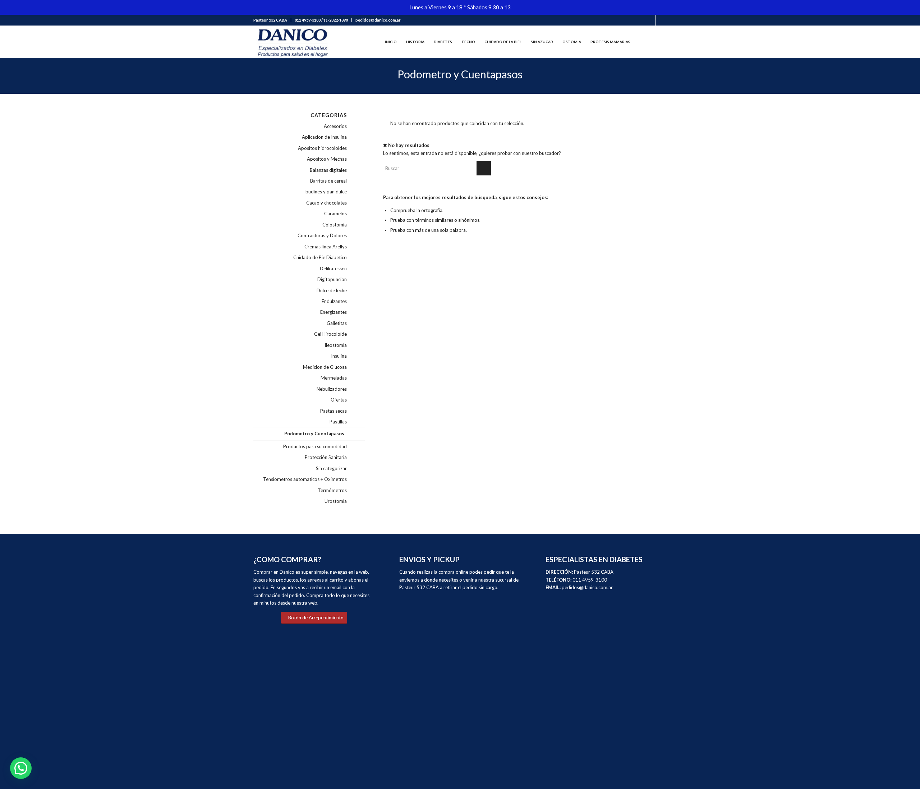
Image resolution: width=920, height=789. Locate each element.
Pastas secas (333, 411)
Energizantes (333, 312)
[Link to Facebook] (650, 20)
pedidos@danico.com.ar (378, 20)
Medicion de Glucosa (325, 367)
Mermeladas (334, 378)
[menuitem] (272, 20)
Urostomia (336, 501)
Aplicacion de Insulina (324, 137)
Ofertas (339, 400)
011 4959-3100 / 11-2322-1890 (321, 20)
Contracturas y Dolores (322, 235)
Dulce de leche (332, 290)
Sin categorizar (331, 468)
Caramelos (335, 213)
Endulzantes (334, 301)
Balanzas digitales (328, 170)
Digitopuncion (332, 279)
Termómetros (332, 490)
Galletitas (337, 323)
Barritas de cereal (328, 181)
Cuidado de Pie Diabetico (320, 257)
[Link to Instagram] (661, 20)
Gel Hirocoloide (330, 334)
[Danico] (292, 42)
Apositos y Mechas (327, 159)
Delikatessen (333, 268)
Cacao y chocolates (326, 203)
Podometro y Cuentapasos (314, 433)
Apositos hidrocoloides (322, 148)
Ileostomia (336, 345)
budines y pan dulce (326, 191)
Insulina (339, 356)
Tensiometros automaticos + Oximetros (305, 479)
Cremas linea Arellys (325, 246)
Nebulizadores (332, 389)
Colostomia (334, 225)
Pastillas (338, 422)
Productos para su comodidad (315, 446)
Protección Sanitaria (326, 457)
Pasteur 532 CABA (270, 20)
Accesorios (335, 126)
